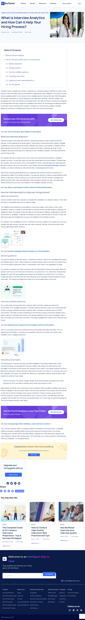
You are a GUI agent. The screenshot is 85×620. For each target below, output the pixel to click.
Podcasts (20, 596)
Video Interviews (7, 602)
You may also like (14, 84)
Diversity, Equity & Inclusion (38, 599)
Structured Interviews (9, 605)
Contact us (62, 599)
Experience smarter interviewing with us (21, 80)
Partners (62, 602)
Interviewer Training (8, 608)
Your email (5, 572)
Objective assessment (15, 64)
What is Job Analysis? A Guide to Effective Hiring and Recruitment (30, 187)
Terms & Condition (73, 593)
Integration (62, 596)
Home (3, 12)
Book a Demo (67, 3)
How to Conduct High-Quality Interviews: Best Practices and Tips (40, 531)
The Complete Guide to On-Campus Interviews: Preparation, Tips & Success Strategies (12, 533)
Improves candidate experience (19, 72)
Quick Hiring (33, 608)
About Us (62, 593)
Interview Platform (8, 593)
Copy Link (20, 491)
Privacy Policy (72, 596)
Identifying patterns (15, 68)
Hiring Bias (33, 593)
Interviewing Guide (23, 602)
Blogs (8, 12)
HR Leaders (51, 602)
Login (79, 3)
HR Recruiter (52, 593)
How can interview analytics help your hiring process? (23, 59)
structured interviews (51, 165)
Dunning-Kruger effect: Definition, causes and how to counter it (29, 424)
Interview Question (23, 605)
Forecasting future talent (16, 76)
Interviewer (51, 599)
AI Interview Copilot (8, 599)
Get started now (56, 120)
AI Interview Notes (35, 596)
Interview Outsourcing (9, 596)
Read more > (6, 546)
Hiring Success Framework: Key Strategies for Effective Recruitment (31, 325)
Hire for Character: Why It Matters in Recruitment (24, 132)
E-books (19, 599)
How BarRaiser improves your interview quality (68, 530)
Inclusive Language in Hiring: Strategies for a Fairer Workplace (28, 251)
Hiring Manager (53, 596)
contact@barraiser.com (72, 581)
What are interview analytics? (15, 55)
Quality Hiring (34, 605)
